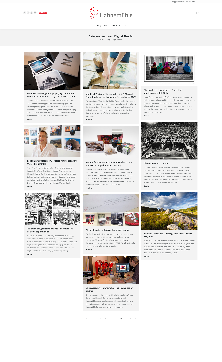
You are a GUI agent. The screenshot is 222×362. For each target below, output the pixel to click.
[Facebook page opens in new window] (24, 12)
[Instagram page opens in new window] (31, 12)
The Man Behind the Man (156, 163)
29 (130, 318)
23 (121, 318)
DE (192, 13)
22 (116, 318)
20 (105, 318)
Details (29, 119)
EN (195, 13)
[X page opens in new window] (28, 12)
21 (110, 318)
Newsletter (43, 12)
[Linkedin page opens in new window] (35, 12)
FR (198, 13)
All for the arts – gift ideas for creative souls (107, 230)
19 (100, 318)
